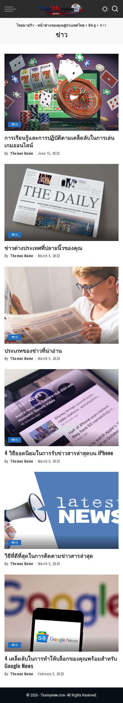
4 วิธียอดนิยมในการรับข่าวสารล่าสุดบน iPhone (58, 453)
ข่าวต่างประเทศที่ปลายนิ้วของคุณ (43, 247)
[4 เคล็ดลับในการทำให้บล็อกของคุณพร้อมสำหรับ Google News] (61, 613)
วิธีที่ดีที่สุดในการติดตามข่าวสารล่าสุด (48, 555)
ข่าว (15, 124)
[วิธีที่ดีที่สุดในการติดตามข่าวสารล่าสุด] (61, 510)
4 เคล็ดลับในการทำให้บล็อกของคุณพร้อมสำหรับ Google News (60, 662)
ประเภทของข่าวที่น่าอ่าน (33, 350)
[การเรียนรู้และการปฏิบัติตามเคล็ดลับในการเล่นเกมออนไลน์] (61, 92)
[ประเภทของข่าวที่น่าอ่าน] (61, 305)
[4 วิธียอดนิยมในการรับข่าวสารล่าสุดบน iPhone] (61, 407)
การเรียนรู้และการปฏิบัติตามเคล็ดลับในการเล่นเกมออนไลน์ (59, 141)
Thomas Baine (21, 153)
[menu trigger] (11, 9)
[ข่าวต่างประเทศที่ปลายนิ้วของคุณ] (61, 202)
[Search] (115, 9)
